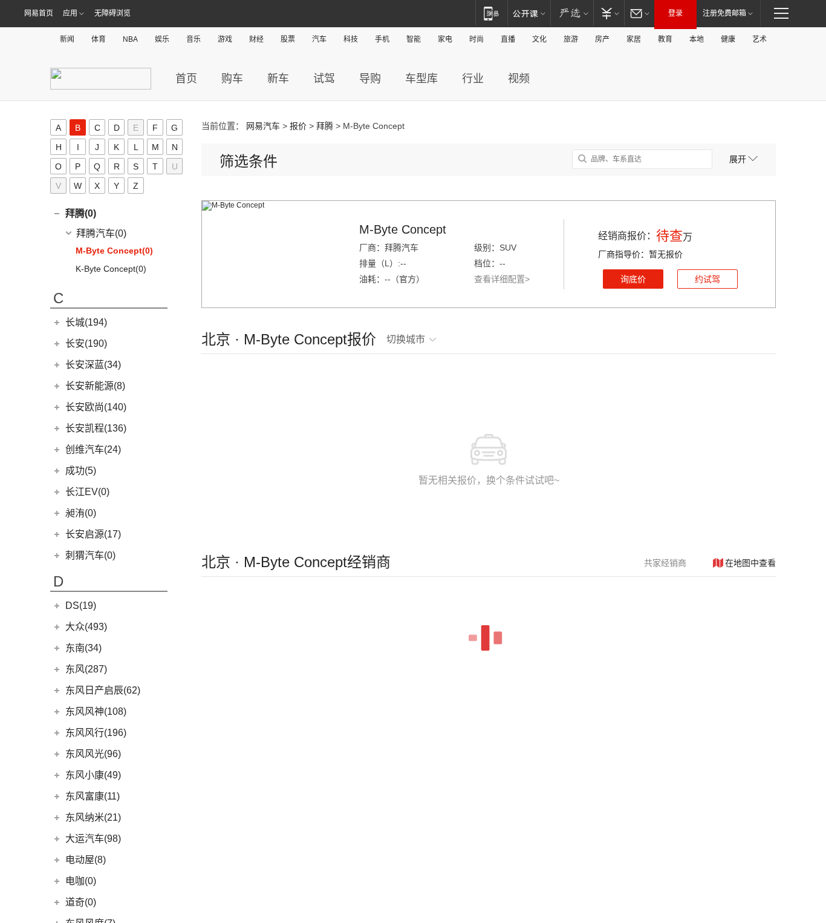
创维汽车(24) (93, 449)
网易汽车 (263, 126)
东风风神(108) (95, 711)
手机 (382, 39)
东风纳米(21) (93, 817)
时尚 (476, 39)
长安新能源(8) (95, 386)
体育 (98, 39)
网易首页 (38, 13)
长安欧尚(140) (95, 407)
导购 (370, 79)
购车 (232, 79)
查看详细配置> (502, 279)
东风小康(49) (93, 775)
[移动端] (491, 13)
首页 (186, 79)
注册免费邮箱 (724, 13)
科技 (350, 39)
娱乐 (162, 39)
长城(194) (86, 322)
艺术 (759, 39)
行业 (473, 79)
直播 (508, 39)
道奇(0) (80, 902)
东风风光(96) (93, 754)
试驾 (324, 79)
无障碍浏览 (112, 13)
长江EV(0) (87, 492)
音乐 (193, 39)
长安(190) (86, 343)
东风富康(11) (92, 796)
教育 (665, 39)
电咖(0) (80, 881)
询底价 (633, 279)
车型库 (421, 79)
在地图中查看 (750, 563)
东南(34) (83, 648)
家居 (633, 39)
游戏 (225, 39)
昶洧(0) (80, 513)
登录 (675, 13)
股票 (288, 39)
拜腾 (324, 126)
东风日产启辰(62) (102, 690)
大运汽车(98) (93, 838)
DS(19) (80, 605)
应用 (70, 13)
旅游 (571, 39)
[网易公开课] (528, 13)
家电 (445, 39)
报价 (298, 126)
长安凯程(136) (95, 428)
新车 (278, 79)
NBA (130, 39)
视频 (519, 79)
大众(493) (86, 627)
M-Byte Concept (402, 229)
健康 (728, 39)
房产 (602, 39)
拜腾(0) (80, 213)
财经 (256, 39)
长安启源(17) (93, 534)
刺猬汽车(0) (90, 555)
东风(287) (86, 669)
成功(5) (80, 470)
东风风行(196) (95, 733)
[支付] (608, 13)
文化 (539, 39)
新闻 (67, 39)
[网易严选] (571, 13)
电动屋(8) (85, 860)
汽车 (319, 39)
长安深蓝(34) (93, 365)
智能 (413, 39)
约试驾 (707, 279)
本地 (696, 39)
